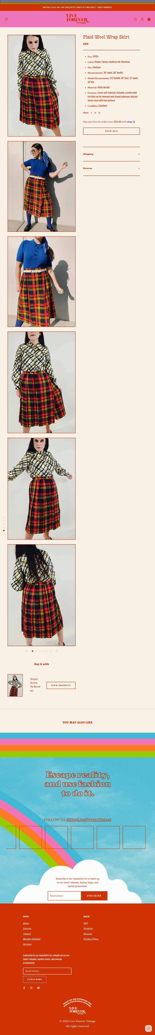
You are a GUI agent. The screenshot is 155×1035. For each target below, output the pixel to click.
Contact (27, 933)
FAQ (86, 923)
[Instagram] (31, 988)
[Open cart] (149, 19)
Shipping (88, 154)
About (26, 923)
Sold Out (111, 131)
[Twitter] (95, 113)
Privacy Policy (91, 938)
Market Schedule (31, 938)
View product (61, 685)
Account (27, 928)
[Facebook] (91, 113)
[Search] (135, 19)
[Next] (56, 651)
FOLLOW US (77, 820)
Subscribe (94, 896)
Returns (87, 168)
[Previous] (26, 651)
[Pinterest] (99, 113)
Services (27, 944)
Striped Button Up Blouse (35, 683)
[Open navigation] (6, 19)
